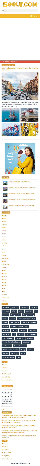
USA (18, 357)
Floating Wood (14, 323)
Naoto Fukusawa (8, 338)
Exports (12, 319)
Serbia (4, 282)
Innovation (23, 330)
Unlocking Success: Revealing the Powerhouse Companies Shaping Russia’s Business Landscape (20, 432)
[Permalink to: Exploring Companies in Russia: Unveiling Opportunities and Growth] (20, 86)
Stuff (3, 292)
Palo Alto (30, 338)
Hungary (4, 243)
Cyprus (4, 221)
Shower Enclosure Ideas (10, 350)
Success (5, 354)
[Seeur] (20, 4)
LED (14, 334)
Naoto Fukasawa (31, 334)
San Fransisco (7, 346)
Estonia (4, 228)
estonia (5, 319)
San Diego (26, 342)
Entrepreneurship (28, 315)
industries (6, 330)
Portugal (4, 273)
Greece (4, 240)
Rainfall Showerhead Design (11, 342)
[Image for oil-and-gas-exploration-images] (10, 129)
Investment (32, 330)
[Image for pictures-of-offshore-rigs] (10, 115)
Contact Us (5, 368)
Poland (4, 270)
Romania (4, 276)
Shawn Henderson (20, 346)
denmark (29, 311)
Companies (24, 307)
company (34, 307)
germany (5, 326)
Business (4, 218)
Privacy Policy (6, 377)
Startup (23, 350)
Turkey (4, 301)
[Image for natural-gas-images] (29, 115)
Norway (4, 267)
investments (6, 334)
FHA (33, 319)
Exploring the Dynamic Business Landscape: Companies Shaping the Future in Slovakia (19, 421)
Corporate (6, 311)
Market (20, 334)
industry (14, 330)
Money (4, 261)
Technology (14, 354)
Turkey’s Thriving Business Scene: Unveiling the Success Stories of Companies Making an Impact (19, 416)
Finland (4, 231)
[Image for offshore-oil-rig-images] (29, 129)
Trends (23, 354)
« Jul (3, 410)
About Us (4, 365)
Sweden (4, 295)
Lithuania (4, 255)
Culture (14, 311)
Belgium (4, 215)
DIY (36, 311)
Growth (13, 326)
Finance (5, 323)
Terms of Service (7, 380)
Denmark (4, 225)
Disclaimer (5, 371)
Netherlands (5, 264)
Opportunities (20, 338)
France (4, 234)
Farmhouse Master (24, 319)
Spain (3, 288)
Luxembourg (5, 258)
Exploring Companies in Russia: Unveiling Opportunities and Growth (20, 69)
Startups (30, 350)
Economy (5, 315)
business (15, 307)
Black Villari (6, 307)
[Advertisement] (20, 39)
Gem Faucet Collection (29, 323)
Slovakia (4, 285)
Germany (4, 237)
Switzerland (5, 298)
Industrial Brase (23, 326)
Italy (3, 249)
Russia (4, 279)
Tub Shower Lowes (8, 357)
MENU (35, 16)
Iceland (4, 246)
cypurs (21, 311)
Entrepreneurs (15, 315)
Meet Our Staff (6, 374)
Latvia (3, 252)
